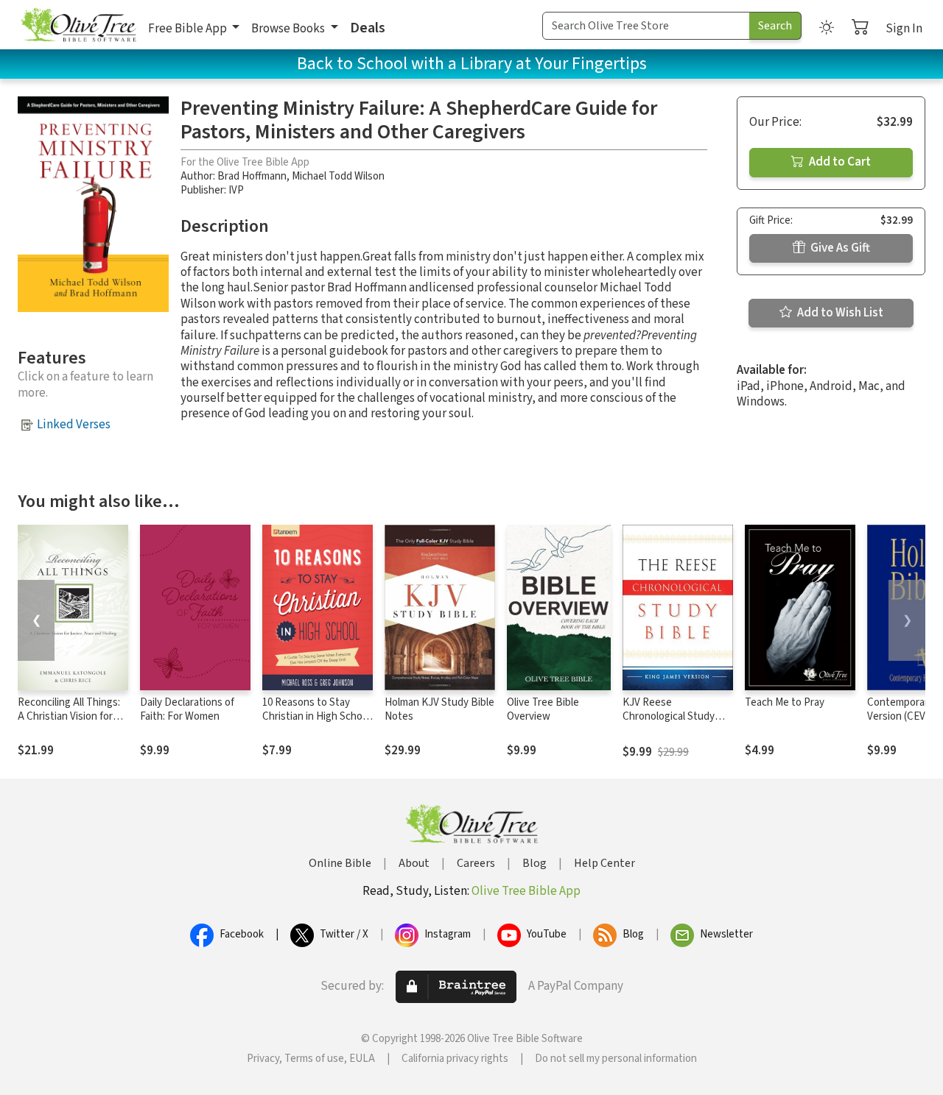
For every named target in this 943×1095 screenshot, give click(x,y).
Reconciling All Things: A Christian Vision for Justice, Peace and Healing (69, 723)
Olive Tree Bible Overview (543, 709)
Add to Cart (839, 162)
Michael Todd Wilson (338, 176)
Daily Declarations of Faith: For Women (187, 709)
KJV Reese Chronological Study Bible (669, 716)
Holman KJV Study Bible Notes (439, 709)
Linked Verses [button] (74, 424)
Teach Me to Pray (784, 702)
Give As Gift (839, 248)
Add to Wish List (839, 313)
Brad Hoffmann (252, 176)
